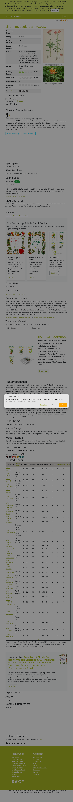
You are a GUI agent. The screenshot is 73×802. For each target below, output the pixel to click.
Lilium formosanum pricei (10, 562)
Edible (58, 464)
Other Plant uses (17, 761)
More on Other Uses (19, 294)
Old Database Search (40, 768)
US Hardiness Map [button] (28, 134)
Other (68, 464)
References (9, 197)
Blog (34, 763)
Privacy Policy (44, 405)
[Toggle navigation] (64, 16)
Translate (20, 101)
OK (63, 405)
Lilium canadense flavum (9, 512)
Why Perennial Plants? (19, 766)
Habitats (14, 774)
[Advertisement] (36, 149)
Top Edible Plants (17, 768)
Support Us (37, 761)
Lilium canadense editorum (9, 505)
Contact (35, 772)
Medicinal (63, 464)
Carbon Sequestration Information (43, 317)
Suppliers (36, 770)
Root (17, 181)
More (11, 277)
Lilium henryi (10, 572)
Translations (16, 776)
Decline (54, 405)
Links (35, 766)
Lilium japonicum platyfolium (9, 582)
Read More (12, 686)
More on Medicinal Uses (20, 216)
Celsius (8, 328)
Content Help (37, 757)
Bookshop (36, 759)
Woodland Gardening (19, 763)
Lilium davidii (10, 549)
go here (40, 739)
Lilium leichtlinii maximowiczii (10, 602)
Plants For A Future (13, 16)
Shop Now (54, 273)
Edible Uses (15, 757)
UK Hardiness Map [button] (13, 134)
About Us (36, 774)
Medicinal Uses (17, 759)
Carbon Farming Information (21, 317)
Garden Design (17, 772)
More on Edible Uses (19, 197)
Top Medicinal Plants (18, 770)
